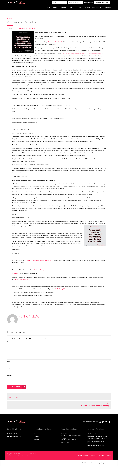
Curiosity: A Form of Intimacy (68, 440)
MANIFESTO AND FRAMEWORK (93, 7)
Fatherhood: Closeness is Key (96, 445)
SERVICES (63, 7)
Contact (36, 442)
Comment (10, 342)
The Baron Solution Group (23, 456)
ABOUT (55, 7)
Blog (10, 18)
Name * (9, 362)
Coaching (36, 436)
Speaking (36, 439)
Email (9, 368)
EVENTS (72, 7)
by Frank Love (26, 28)
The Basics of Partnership (95, 434)
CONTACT (108, 7)
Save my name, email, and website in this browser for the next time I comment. (30, 382)
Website (9, 375)
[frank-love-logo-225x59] (17, 421)
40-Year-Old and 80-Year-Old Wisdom (71, 444)
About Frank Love (39, 434)
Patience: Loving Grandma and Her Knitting (39, 260)
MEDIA (79, 7)
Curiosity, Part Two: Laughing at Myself (71, 435)
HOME (48, 7)
